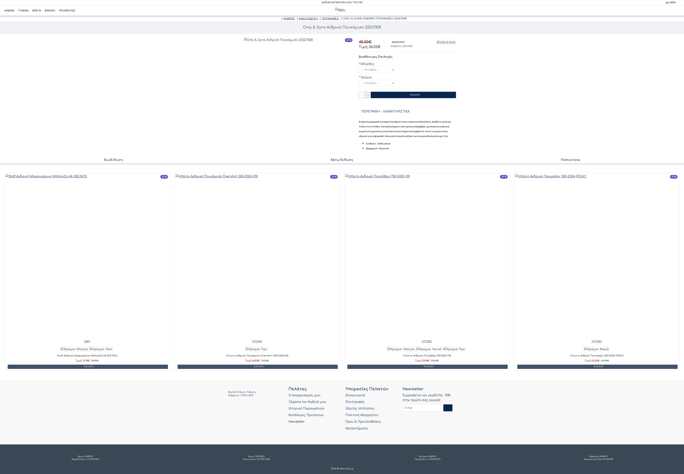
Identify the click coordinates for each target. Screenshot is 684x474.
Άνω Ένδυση (308, 18)
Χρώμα (366, 77)
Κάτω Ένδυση (342, 160)
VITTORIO (257, 341)
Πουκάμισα (330, 18)
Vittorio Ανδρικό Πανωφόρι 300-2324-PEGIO (597, 355)
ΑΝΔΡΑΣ (289, 18)
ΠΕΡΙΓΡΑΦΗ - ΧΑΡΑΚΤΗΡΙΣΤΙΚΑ (385, 111)
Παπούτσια (570, 160)
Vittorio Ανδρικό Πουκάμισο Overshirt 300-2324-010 (257, 355)
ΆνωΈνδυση (113, 160)
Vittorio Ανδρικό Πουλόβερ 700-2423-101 (427, 355)
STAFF (87, 341)
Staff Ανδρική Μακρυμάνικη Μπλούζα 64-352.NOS (87, 355)
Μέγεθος (367, 64)
